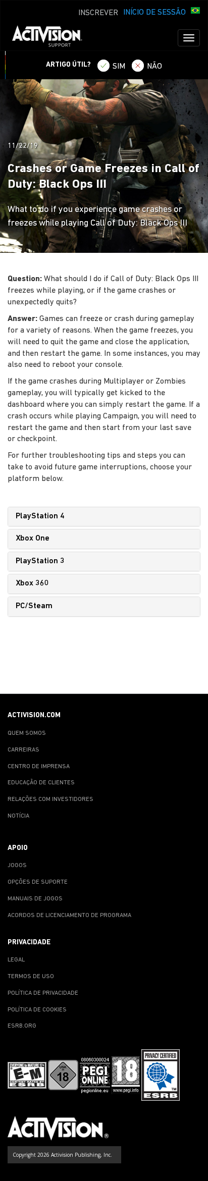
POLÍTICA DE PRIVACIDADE (43, 993)
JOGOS (17, 866)
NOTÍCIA (18, 816)
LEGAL (16, 960)
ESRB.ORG (22, 1026)
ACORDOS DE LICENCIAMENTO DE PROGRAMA (69, 915)
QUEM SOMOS (27, 733)
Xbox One (32, 538)
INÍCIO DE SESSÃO (154, 13)
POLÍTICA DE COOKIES (37, 1010)
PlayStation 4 (40, 516)
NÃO (154, 67)
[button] (195, 12)
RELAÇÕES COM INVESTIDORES (50, 799)
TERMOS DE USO (31, 977)
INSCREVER (98, 13)
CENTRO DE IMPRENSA (39, 767)
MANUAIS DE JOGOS (35, 899)
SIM (119, 67)
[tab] (104, 516)
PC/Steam (34, 606)
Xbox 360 (32, 583)
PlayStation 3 (40, 561)
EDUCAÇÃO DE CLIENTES (41, 783)
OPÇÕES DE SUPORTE (38, 882)
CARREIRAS (23, 750)
